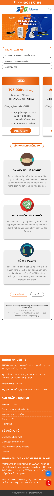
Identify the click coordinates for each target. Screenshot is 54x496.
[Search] (50, 10)
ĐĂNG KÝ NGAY (21, 130)
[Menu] (3, 11)
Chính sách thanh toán (13, 441)
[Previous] (3, 324)
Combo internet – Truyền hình (16, 409)
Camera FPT (8, 418)
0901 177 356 (32, 2)
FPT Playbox (7, 423)
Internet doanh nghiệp (13, 414)
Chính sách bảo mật (12, 436)
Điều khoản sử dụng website (15, 446)
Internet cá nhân (10, 404)
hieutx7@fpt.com (39, 389)
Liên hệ (5, 451)
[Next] (51, 324)
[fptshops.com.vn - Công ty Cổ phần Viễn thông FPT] (27, 9)
